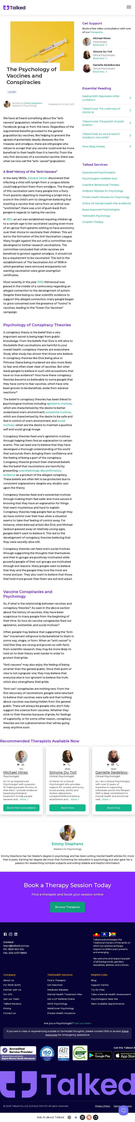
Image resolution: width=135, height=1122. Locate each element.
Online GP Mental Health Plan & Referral (106, 203)
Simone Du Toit (102, 51)
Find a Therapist (56, 980)
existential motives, (59, 412)
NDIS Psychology (57, 1003)
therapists (96, 32)
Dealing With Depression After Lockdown (101, 98)
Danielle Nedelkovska (106, 65)
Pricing (7, 1008)
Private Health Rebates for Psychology (105, 197)
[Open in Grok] (95, 1117)
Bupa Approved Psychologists (101, 209)
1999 (40, 282)
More (23, 799)
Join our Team (11, 999)
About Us (8, 980)
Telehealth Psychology (96, 215)
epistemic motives (59, 403)
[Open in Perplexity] (82, 1117)
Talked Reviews (12, 1003)
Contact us (9, 1013)
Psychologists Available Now (99, 178)
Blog (93, 980)
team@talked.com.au (16, 945)
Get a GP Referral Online (61, 999)
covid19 (12, 92)
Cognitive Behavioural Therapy (100, 184)
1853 (9, 219)
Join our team (82, 1023)
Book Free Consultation (21, 807)
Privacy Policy (102, 1106)
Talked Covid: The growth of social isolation (103, 123)
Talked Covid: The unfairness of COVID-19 (101, 110)
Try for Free (98, 989)
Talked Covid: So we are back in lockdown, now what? (101, 135)
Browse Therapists (67, 907)
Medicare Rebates (57, 989)
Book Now (99, 45)
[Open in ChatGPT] (69, 1117)
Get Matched (54, 985)
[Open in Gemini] (76, 1117)
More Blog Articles (93, 146)
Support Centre (100, 985)
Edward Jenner (38, 178)
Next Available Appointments (107, 1003)
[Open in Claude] (89, 1117)
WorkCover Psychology (60, 1008)
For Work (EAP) (12, 985)
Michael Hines (101, 38)
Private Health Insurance (61, 1013)
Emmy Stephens (33, 103)
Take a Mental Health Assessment (111, 994)
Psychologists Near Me (104, 999)
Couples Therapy (92, 221)
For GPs (7, 994)
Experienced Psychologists (98, 172)
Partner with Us (12, 989)
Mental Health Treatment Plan (64, 994)
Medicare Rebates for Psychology (102, 190)
